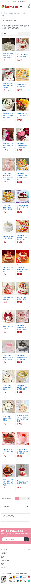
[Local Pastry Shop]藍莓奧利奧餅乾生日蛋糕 (22, 357)
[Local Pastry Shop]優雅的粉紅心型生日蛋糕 (22, 145)
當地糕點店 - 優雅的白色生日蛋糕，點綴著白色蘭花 (8, 55)
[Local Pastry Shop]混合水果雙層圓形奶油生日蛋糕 (22, 176)
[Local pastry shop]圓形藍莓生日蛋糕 (8, 418)
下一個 (28, 499)
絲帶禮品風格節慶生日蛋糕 (8, 327)
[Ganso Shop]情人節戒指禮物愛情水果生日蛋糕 (22, 451)
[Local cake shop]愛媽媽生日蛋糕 (22, 482)
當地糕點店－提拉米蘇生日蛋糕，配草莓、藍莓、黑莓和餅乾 (8, 482)
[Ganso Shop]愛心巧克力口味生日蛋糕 (8, 451)
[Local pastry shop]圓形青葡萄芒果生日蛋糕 (22, 387)
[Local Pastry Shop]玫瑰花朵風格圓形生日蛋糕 (22, 327)
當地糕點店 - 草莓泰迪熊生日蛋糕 (22, 55)
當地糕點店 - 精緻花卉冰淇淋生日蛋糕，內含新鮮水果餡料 (22, 418)
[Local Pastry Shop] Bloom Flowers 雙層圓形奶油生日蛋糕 (8, 176)
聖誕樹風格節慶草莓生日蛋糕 (8, 298)
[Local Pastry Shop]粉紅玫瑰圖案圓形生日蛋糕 (8, 357)
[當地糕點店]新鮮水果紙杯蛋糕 (22, 85)
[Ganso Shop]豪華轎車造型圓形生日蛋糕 (22, 207)
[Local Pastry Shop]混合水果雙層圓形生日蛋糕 (8, 207)
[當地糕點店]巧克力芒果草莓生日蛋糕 (22, 115)
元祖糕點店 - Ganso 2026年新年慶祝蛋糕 (22, 269)
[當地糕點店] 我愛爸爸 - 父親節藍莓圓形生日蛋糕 (8, 115)
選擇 (10, 34)
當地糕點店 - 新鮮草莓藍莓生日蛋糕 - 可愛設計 (8, 85)
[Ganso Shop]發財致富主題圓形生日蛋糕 (8, 269)
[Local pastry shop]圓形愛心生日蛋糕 (8, 387)
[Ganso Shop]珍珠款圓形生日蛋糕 (8, 237)
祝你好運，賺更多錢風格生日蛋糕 (22, 298)
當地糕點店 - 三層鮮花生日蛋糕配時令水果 (8, 145)
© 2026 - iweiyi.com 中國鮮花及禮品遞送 (15, 573)
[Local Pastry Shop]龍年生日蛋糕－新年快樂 (22, 237)
